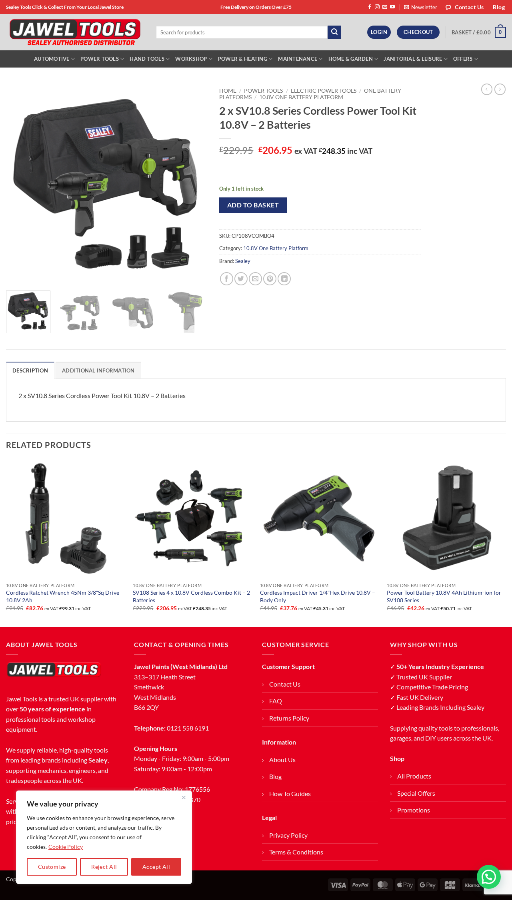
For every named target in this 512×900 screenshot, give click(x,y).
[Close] (183, 797)
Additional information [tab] (98, 370)
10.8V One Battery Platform (301, 97)
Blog (275, 776)
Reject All (104, 866)
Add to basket (253, 205)
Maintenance (297, 59)
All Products (414, 776)
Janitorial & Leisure (413, 59)
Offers (463, 59)
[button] (420, 7)
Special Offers (416, 793)
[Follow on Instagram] (377, 7)
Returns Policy (289, 718)
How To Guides (290, 793)
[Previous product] (500, 89)
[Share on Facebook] (226, 278)
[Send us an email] (384, 7)
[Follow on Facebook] (369, 7)
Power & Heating (242, 59)
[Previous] (20, 184)
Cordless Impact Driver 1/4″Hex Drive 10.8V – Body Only (317, 596)
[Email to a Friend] (255, 278)
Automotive (52, 59)
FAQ (275, 701)
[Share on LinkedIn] (284, 278)
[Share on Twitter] (241, 278)
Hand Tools (147, 59)
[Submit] (334, 32)
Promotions (413, 810)
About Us (282, 759)
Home (227, 91)
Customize (52, 866)
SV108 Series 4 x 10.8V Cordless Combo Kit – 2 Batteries (191, 596)
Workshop (191, 59)
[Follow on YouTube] (392, 7)
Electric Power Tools (323, 91)
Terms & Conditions (296, 852)
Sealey (242, 261)
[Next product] (486, 89)
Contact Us (284, 684)
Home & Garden (350, 59)
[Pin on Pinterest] (269, 278)
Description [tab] (30, 370)
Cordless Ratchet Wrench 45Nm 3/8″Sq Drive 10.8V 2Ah (62, 596)
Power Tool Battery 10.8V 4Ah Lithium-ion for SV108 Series (444, 596)
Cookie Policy (65, 846)
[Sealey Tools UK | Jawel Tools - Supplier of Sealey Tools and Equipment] (75, 32)
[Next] (193, 184)
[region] (104, 837)
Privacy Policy (288, 835)
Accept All (156, 866)
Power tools (263, 91)
